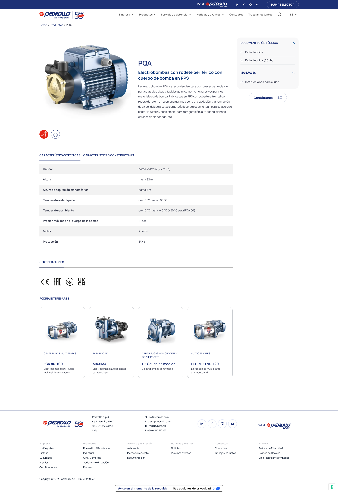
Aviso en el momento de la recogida (142, 488)
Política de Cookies (269, 453)
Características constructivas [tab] (108, 155)
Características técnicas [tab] (59, 155)
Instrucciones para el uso (262, 82)
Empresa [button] (125, 14)
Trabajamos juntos (260, 14)
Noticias (175, 448)
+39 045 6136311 (156, 426)
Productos (146, 14)
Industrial (88, 453)
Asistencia (133, 448)
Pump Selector (282, 5)
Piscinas (87, 467)
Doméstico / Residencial (96, 448)
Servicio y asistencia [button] (174, 14)
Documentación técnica (259, 43)
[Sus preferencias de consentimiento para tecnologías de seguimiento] (331, 486)
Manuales (248, 73)
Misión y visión (47, 448)
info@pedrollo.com (158, 417)
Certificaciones (48, 467)
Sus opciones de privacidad (192, 488)
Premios (43, 462)
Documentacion (136, 457)
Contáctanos (264, 97)
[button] (278, 15)
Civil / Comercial (92, 457)
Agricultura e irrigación (96, 462)
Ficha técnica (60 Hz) (259, 60)
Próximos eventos (181, 453)
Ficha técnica (254, 52)
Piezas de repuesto (138, 453)
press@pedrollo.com (159, 421)
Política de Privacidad (271, 448)
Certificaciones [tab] (51, 262)
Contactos (236, 14)
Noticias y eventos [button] (208, 14)
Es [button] (292, 14)
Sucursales (45, 457)
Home (43, 25)
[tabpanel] (136, 205)
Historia (43, 453)
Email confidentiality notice (274, 457)
